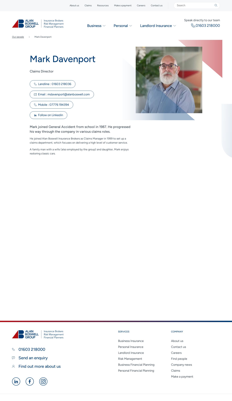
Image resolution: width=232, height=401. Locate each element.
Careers (141, 5)
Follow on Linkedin (50, 115)
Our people (18, 36)
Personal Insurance (130, 347)
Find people (179, 359)
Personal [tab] (121, 25)
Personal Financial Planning (136, 370)
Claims (88, 5)
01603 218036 (54, 84)
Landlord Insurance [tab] (156, 25)
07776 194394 (53, 105)
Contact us (157, 5)
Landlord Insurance (131, 353)
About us (74, 5)
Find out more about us (39, 366)
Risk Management (130, 359)
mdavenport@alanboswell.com (64, 94)
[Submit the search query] (216, 5)
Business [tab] (94, 25)
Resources (103, 5)
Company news (181, 365)
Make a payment (122, 5)
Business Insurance (131, 341)
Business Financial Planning (136, 365)
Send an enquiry (32, 357)
